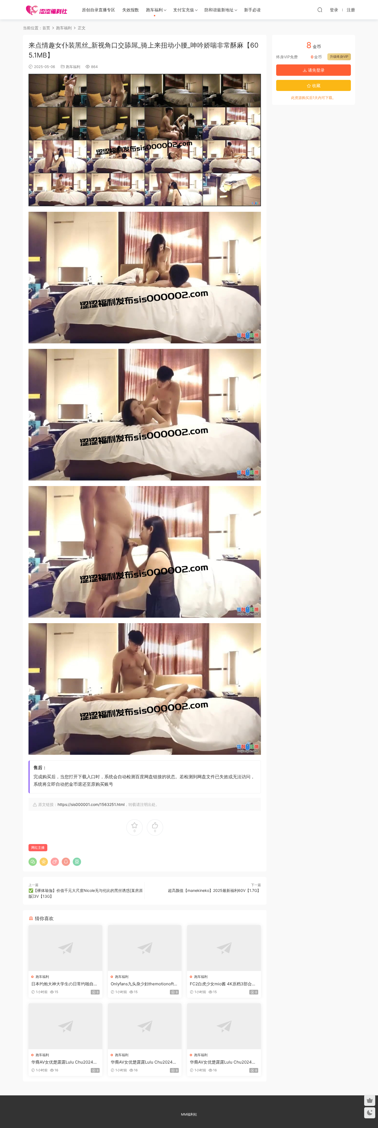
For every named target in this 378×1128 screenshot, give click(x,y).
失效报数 (130, 9)
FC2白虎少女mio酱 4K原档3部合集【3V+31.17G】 (223, 984)
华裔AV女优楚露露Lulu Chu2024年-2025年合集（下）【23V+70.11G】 (224, 1062)
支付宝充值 (183, 9)
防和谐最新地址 (219, 9)
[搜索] (320, 9)
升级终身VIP (339, 56)
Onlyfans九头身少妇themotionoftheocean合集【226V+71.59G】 (145, 984)
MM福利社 (189, 1114)
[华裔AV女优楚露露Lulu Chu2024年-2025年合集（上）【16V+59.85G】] (65, 1026)
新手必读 (252, 9)
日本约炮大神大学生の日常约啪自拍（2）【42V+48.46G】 (64, 984)
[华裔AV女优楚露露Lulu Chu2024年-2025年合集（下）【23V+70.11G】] (224, 1026)
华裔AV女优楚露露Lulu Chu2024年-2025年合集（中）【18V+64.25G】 (145, 1062)
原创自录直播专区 (98, 9)
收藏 (315, 85)
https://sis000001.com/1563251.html (91, 804)
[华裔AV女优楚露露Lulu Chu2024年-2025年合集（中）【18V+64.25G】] (145, 1026)
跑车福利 (154, 9)
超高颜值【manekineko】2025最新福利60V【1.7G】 (214, 890)
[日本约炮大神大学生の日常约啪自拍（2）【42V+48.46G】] (65, 948)
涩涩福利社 (46, 9)
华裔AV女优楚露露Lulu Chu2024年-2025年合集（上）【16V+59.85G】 (65, 1062)
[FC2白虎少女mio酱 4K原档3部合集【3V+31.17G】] (224, 948)
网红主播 (38, 847)
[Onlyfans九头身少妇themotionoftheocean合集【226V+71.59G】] (145, 948)
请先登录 (316, 70)
